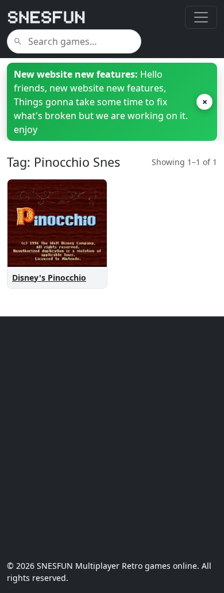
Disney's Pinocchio (49, 277)
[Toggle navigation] (201, 17)
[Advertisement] (112, 438)
